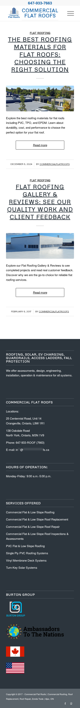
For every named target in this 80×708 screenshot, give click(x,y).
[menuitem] (68, 13)
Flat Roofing (40, 33)
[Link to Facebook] (65, 703)
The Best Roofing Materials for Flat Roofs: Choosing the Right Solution (40, 54)
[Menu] (68, 13)
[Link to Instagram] (71, 703)
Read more (40, 145)
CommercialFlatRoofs (55, 164)
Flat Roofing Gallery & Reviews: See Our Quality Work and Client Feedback (40, 201)
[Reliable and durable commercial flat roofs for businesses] (40, 98)
